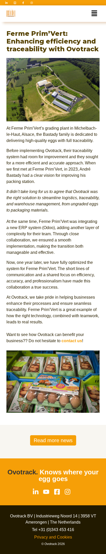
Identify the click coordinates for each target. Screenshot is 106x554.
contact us (71, 341)
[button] (94, 13)
